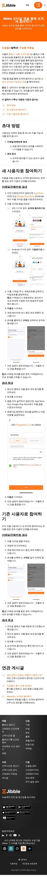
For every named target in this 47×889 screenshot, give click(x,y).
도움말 (5, 47)
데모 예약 (29, 778)
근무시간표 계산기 (10, 766)
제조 (27, 732)
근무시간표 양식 (9, 770)
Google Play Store (25, 196)
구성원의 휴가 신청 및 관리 (19, 685)
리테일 (28, 748)
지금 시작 (38, 5)
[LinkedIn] (3, 835)
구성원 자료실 (26, 47)
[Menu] (45, 5)
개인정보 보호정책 (29, 863)
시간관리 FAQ (32, 770)
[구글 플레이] (24, 806)
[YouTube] (15, 835)
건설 (27, 728)
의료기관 (29, 744)
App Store (38, 193)
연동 (4, 753)
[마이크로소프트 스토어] (23, 812)
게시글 (5, 778)
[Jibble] (9, 5)
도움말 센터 (30, 766)
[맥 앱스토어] (9, 812)
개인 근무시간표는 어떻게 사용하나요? (25, 675)
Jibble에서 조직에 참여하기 (19, 696)
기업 (27, 724)
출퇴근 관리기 (8, 724)
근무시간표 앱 (8, 735)
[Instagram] (10, 835)
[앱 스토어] (9, 806)
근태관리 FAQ (32, 773)
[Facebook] (7, 835)
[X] (19, 835)
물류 (27, 736)
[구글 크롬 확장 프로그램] (9, 817)
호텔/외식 (29, 740)
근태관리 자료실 (9, 773)
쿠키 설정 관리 (32, 781)
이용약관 (13, 863)
